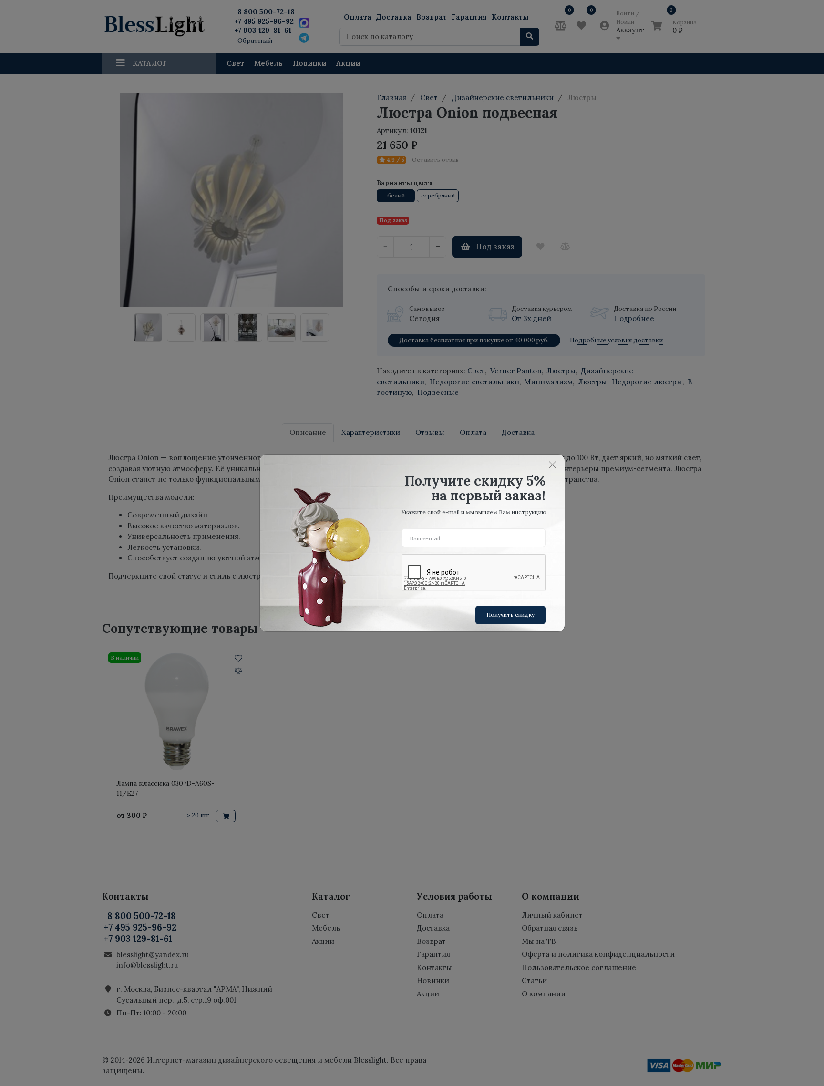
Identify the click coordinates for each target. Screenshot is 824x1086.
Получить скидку (510, 614)
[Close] (553, 464)
